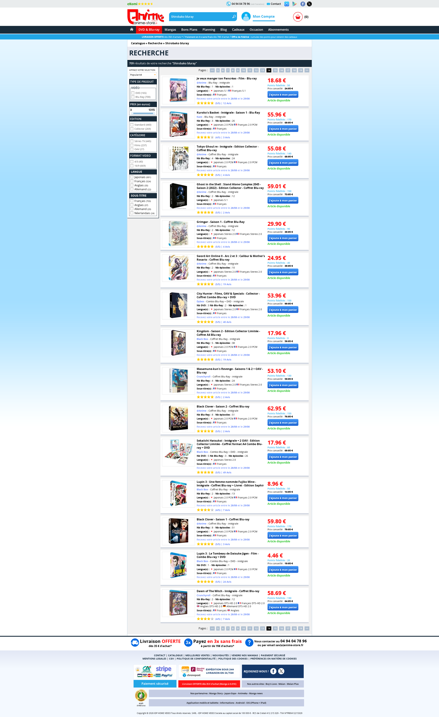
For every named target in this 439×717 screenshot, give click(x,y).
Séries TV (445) (142, 141)
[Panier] (298, 17)
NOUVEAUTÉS (220, 655)
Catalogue (138, 43)
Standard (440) (142, 124)
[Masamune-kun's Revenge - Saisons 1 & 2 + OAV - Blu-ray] (178, 381)
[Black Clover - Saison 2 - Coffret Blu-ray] (178, 418)
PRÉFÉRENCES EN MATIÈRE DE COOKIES (273, 658)
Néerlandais (144, 213)
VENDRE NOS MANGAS (245, 655)
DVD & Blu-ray (149, 29)
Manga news (256, 693)
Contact (276, 4)
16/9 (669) (140, 165)
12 (256, 70)
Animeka (242, 693)
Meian (281, 683)
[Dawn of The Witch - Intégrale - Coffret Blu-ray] (178, 603)
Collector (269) (142, 128)
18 (294, 70)
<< (212, 70)
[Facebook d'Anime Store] (273, 671)
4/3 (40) (138, 161)
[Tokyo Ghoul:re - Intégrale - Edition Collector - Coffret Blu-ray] (178, 158)
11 (249, 70)
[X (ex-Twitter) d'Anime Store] (281, 671)
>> (307, 70)
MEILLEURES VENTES (197, 655)
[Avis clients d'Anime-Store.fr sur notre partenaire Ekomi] (140, 3)
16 (281, 70)
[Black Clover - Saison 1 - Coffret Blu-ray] (178, 531)
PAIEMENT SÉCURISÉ (273, 655)
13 (262, 70)
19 (300, 70)
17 (288, 70)
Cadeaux (238, 29)
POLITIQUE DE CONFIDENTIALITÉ (196, 658)
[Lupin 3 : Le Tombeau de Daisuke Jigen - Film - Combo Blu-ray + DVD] (178, 565)
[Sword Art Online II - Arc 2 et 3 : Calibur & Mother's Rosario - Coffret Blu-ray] (178, 268)
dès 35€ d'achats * (162, 36)
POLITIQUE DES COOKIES (233, 658)
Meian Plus (293, 683)
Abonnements (278, 29)
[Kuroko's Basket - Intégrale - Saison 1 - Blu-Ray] (178, 124)
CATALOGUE (175, 655)
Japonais (142, 177)
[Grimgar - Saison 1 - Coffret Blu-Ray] (178, 234)
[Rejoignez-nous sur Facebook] (302, 4)
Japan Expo (230, 693)
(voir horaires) (257, 4)
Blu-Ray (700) (142, 96)
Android (240, 702)
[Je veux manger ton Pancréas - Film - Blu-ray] (178, 90)
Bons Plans (189, 29)
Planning (209, 29)
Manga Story (216, 693)
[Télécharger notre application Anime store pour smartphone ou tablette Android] (295, 4)
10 (243, 70)
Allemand (142, 189)
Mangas (170, 29)
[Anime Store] (145, 16)
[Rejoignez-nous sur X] (309, 4)
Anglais (141, 185)
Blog (223, 29)
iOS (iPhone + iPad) (256, 702)
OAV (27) (139, 149)
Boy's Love (271, 683)
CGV (171, 658)
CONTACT (159, 655)
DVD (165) (140, 93)
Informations (227, 702)
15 (275, 70)
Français (142, 181)
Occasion (256, 29)
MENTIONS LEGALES (154, 658)
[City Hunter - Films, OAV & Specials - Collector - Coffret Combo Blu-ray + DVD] (178, 305)
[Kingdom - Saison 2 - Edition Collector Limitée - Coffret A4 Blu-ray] (178, 343)
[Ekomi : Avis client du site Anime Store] (141, 700)
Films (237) (140, 145)
